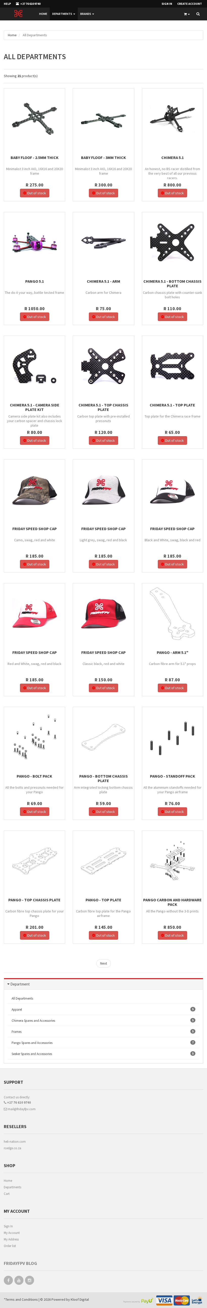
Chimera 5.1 (172, 157)
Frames (103, 1031)
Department (20, 984)
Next (103, 963)
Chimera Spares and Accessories (103, 1020)
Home (43, 14)
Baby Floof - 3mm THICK (103, 157)
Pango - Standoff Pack (172, 776)
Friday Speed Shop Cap (34, 528)
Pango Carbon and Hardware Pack (172, 902)
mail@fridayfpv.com (21, 1109)
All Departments (22, 998)
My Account (12, 1233)
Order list (10, 1246)
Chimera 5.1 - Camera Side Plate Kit (34, 407)
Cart (7, 1194)
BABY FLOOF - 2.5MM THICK (35, 157)
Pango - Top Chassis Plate (34, 899)
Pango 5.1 (34, 281)
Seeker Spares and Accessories (103, 1053)
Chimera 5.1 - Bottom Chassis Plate (172, 283)
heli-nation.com (15, 1141)
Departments (62, 14)
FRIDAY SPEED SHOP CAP (103, 528)
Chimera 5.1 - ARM (103, 281)
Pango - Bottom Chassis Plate (103, 778)
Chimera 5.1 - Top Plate (172, 404)
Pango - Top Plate (103, 899)
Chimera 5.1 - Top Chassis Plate (103, 407)
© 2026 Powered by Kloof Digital (64, 1299)
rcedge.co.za (12, 1148)
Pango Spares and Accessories (103, 1042)
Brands (86, 14)
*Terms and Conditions (21, 1299)
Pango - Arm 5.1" (172, 652)
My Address (11, 1239)
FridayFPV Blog (20, 1263)
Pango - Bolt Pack (34, 776)
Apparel (103, 1009)
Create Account (189, 4)
